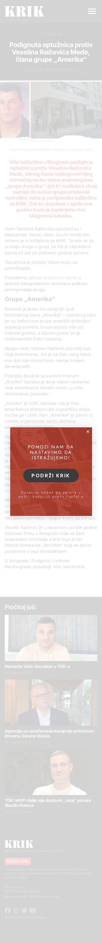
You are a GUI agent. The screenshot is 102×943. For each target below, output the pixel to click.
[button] (88, 431)
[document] (51, 471)
